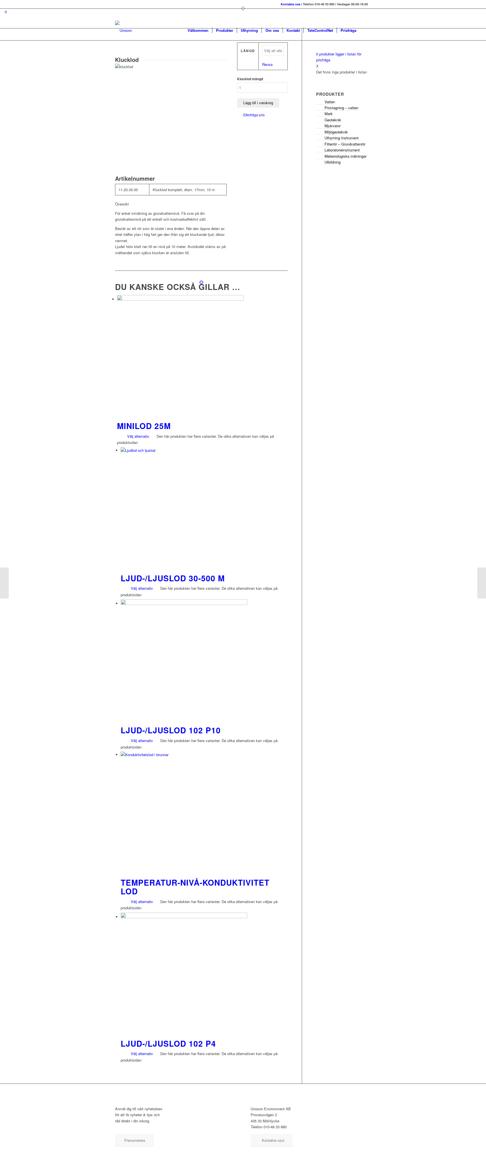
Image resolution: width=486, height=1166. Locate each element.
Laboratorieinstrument (342, 150)
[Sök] (365, 30)
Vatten (330, 101)
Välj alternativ (137, 436)
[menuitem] (198, 30)
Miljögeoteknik (336, 132)
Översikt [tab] (122, 204)
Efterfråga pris (254, 114)
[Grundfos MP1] (481, 583)
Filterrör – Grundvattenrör (345, 144)
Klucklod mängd (250, 79)
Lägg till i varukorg (258, 103)
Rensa (267, 64)
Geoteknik (333, 119)
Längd (248, 50)
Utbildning (333, 162)
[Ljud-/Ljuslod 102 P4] (4, 583)
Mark (329, 113)
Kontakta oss (290, 4)
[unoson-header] (123, 30)
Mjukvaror (333, 125)
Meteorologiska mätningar (345, 156)
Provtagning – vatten (341, 107)
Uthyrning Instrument (342, 137)
